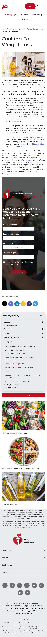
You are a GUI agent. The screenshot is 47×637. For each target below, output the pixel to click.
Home (4, 29)
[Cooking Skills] (42, 329)
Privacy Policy (14, 264)
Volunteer (24, 15)
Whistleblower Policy (38, 608)
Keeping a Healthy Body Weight (17, 381)
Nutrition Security (11, 326)
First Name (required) (11, 225)
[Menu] (43, 6)
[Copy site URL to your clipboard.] (29, 304)
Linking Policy (24, 608)
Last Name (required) (11, 234)
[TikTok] (41, 585)
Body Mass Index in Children (16, 354)
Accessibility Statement (12, 606)
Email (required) (9, 243)
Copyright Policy (27, 606)
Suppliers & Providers (33, 611)
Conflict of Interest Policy (11, 608)
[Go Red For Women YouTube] (34, 585)
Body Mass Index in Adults (15, 350)
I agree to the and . (19, 263)
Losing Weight (38, 29)
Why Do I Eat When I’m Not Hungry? (19, 368)
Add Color (7, 322)
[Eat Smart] (42, 333)
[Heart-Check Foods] (42, 337)
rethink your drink (37, 144)
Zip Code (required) (10, 253)
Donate (30, 6)
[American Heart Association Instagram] (12, 585)
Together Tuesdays (11, 388)
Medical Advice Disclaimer (31, 603)
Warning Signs (11, 15)
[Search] (38, 5)
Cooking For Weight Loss (12, 31)
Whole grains (27, 160)
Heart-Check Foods (11, 337)
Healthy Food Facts (11, 385)
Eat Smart (7, 333)
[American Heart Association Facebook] (5, 585)
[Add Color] (42, 322)
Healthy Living (13, 29)
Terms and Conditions (25, 262)
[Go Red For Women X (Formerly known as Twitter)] (27, 585)
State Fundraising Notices (23, 613)
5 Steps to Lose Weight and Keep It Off (20, 346)
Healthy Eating (26, 29)
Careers (8, 603)
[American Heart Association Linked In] (20, 592)
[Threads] (19, 585)
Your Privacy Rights (23, 619)
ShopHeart (35, 15)
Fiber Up (8, 371)
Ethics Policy (38, 606)
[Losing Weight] (42, 342)
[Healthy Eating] (41, 315)
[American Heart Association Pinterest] (27, 592)
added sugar (20, 146)
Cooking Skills (9, 329)
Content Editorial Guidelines (16, 611)
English (22, 20)
